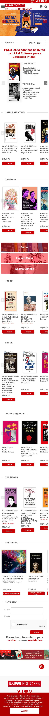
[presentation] (4, 21)
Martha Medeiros (8, 452)
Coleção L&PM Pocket (10, 146)
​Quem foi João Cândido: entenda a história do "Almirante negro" (31, 71)
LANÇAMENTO (29, 64)
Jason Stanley (7, 321)
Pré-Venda (11, 542)
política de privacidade (34, 706)
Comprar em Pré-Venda (11, 594)
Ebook (9, 342)
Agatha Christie (24, 268)
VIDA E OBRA (28, 84)
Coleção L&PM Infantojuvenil (13, 576)
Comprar (9, 163)
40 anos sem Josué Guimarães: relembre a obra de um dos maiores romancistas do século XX (31, 93)
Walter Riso (25, 383)
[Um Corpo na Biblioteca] (24, 654)
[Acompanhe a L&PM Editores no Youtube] (26, 692)
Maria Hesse (44, 153)
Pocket (9, 280)
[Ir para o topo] (41, 667)
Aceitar (24, 711)
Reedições (11, 477)
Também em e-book (8, 323)
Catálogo (10, 179)
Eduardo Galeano (9, 581)
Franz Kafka (6, 515)
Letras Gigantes (15, 413)
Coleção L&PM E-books (10, 376)
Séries (24, 247)
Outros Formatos (8, 213)
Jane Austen (6, 222)
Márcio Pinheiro (7, 392)
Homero (43, 319)
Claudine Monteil (27, 225)
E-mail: (7, 616)
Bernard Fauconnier (28, 321)
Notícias (9, 42)
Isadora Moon (24, 258)
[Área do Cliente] (44, 6)
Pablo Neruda (7, 153)
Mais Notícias (35, 43)
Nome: (7, 610)
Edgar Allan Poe (26, 153)
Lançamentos (15, 112)
